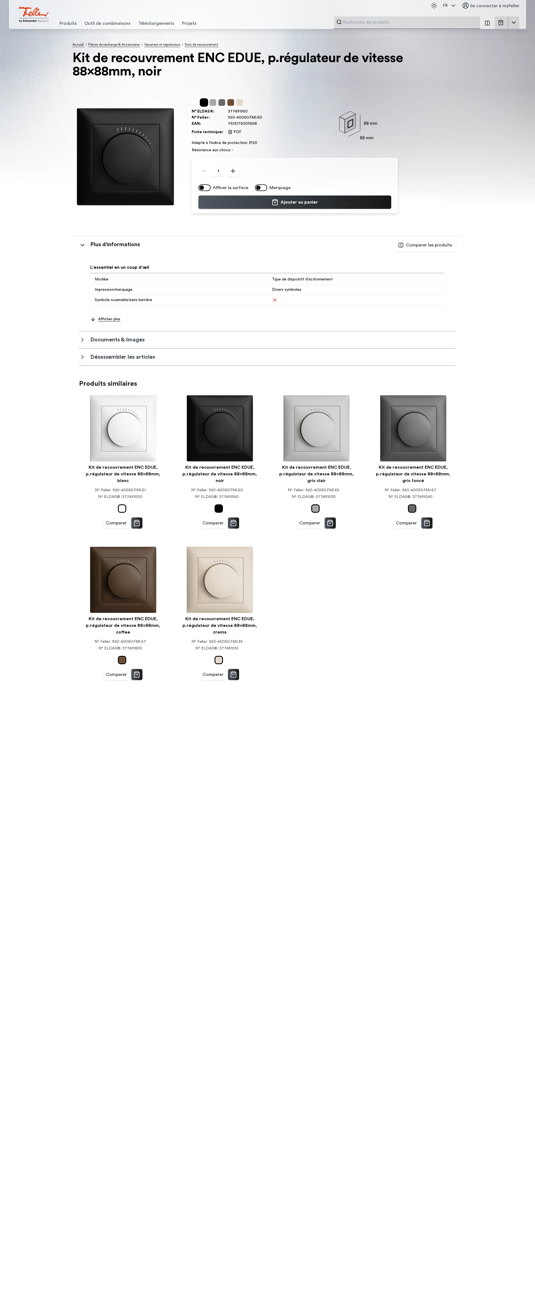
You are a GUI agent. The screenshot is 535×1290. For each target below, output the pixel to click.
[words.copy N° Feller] (265, 117)
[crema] (240, 102)
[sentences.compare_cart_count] (487, 22)
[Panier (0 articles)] (502, 22)
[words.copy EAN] (259, 123)
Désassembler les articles (122, 357)
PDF (237, 132)
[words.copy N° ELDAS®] (250, 111)
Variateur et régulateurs (162, 44)
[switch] (204, 187)
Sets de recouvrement (201, 44)
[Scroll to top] (519, 1274)
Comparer (116, 523)
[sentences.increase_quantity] (233, 171)
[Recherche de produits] (339, 22)
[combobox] (410, 22)
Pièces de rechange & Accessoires (114, 44)
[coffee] (231, 102)
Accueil (78, 44)
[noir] (205, 102)
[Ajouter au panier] (136, 523)
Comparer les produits (429, 245)
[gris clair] (214, 102)
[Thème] (434, 5)
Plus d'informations (115, 244)
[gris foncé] (222, 102)
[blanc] (196, 102)
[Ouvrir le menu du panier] (513, 22)
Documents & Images (117, 340)
